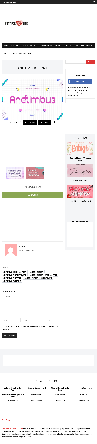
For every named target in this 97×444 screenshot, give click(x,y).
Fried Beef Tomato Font (80, 200)
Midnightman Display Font (60, 388)
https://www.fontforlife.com (27, 250)
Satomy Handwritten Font (13, 388)
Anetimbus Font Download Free (43, 275)
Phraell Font (36, 400)
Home (4, 54)
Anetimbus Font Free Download (38, 278)
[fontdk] (11, 250)
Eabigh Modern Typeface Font (80, 159)
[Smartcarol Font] (80, 170)
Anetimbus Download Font (14, 272)
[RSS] (90, 1)
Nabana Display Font (37, 387)
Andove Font (60, 394)
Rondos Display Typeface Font (13, 395)
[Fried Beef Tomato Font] (80, 191)
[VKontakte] (93, 1)
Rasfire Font (84, 400)
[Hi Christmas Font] (80, 211)
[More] (54, 122)
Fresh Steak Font (84, 387)
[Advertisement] (65, 22)
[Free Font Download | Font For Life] (16, 23)
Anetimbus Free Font (12, 281)
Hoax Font (84, 394)
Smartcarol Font (80, 180)
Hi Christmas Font (80, 221)
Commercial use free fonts (12, 428)
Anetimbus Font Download (14, 275)
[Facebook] (88, 1)
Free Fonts (12, 54)
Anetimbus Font (36, 272)
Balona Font (36, 394)
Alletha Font (13, 400)
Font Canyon (7, 420)
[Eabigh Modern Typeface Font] (80, 148)
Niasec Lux (60, 400)
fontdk (22, 246)
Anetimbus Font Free (12, 278)
